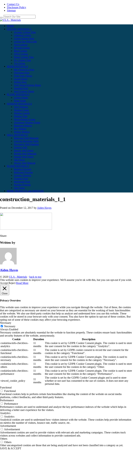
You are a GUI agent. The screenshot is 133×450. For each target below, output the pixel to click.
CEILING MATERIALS (19, 29)
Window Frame (21, 110)
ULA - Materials (18, 276)
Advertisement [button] (8, 425)
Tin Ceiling (19, 63)
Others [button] (3, 438)
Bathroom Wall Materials (26, 138)
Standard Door (21, 88)
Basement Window (23, 125)
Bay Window (20, 128)
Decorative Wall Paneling (26, 144)
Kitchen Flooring (22, 184)
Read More (22, 283)
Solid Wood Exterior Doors (27, 85)
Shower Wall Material (24, 163)
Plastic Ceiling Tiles (24, 57)
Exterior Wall (20, 147)
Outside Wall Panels (23, 156)
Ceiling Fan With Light (25, 41)
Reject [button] (11, 283)
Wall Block (19, 160)
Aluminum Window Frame (27, 122)
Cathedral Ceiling (22, 35)
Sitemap (11, 10)
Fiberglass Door (21, 72)
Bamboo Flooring (22, 169)
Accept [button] (4, 283)
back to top (35, 276)
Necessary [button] (5, 322)
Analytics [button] (5, 413)
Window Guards (22, 113)
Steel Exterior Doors (24, 91)
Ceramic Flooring (22, 175)
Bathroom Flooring (23, 172)
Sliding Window (22, 132)
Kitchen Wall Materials (25, 153)
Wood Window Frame (24, 119)
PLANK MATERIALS (18, 94)
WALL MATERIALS (17, 135)
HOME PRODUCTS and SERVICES (25, 191)
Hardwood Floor (22, 181)
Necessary (9, 326)
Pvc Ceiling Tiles (22, 60)
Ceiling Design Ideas (24, 38)
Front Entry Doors (23, 76)
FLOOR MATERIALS (18, 166)
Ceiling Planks (21, 97)
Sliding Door (20, 82)
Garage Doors (20, 79)
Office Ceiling (21, 54)
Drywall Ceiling (22, 48)
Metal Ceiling (20, 51)
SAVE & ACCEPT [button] (10, 448)
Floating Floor (21, 178)
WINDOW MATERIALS (19, 104)
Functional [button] (6, 387)
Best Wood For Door (24, 69)
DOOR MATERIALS (17, 66)
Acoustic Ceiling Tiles (25, 32)
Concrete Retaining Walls (26, 141)
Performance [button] (7, 400)
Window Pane (20, 116)
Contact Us (13, 4)
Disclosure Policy (16, 7)
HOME (10, 26)
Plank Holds (20, 100)
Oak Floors (19, 188)
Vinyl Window (21, 107)
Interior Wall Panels (23, 150)
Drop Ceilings (21, 44)
